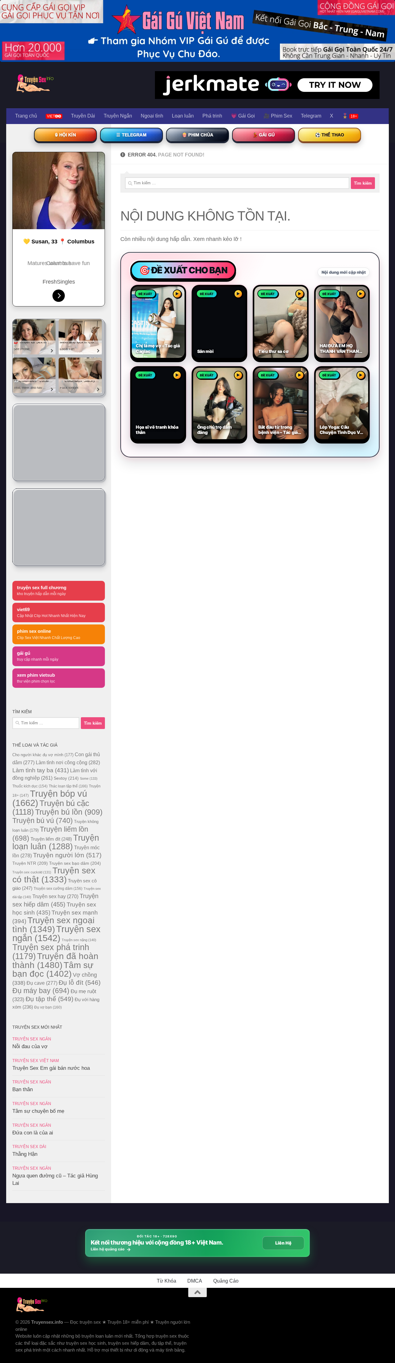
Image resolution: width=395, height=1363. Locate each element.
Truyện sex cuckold (31, 872)
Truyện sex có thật (53, 875)
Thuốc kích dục (30, 786)
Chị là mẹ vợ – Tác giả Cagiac (158, 348)
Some (89, 778)
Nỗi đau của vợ (30, 1046)
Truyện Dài (83, 115)
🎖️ (349, 115)
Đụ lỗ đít (80, 982)
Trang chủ (26, 115)
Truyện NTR (30, 863)
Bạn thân (22, 1089)
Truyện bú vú (42, 821)
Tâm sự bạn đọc (53, 969)
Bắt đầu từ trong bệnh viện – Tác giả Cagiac (278, 429)
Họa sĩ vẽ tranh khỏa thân (157, 429)
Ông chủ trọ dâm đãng (214, 429)
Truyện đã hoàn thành (55, 960)
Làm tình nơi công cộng (68, 762)
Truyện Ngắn (118, 115)
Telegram (311, 115)
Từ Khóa (166, 1281)
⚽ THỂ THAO (329, 134)
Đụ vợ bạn (48, 1007)
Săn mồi (205, 351)
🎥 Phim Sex (278, 115)
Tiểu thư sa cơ (273, 351)
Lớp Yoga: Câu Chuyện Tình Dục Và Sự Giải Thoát (341, 429)
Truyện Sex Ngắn (31, 1039)
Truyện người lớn (67, 855)
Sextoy (66, 778)
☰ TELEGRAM (131, 134)
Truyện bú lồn (68, 812)
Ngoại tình (152, 115)
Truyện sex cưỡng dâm (58, 888)
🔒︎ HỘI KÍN (65, 134)
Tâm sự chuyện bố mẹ (38, 1111)
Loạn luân (183, 115)
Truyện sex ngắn (56, 933)
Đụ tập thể (49, 998)
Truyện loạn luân (55, 842)
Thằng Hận (24, 1154)
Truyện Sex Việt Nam (35, 1060)
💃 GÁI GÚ (263, 134)
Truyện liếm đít (51, 839)
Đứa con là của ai (32, 1133)
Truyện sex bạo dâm (75, 863)
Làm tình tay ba (40, 770)
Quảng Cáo (226, 1281)
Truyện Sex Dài (29, 1146)
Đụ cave (42, 983)
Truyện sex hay (55, 896)
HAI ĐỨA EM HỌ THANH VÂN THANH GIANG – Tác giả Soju (341, 348)
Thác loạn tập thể (68, 786)
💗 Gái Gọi (243, 115)
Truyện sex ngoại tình (53, 924)
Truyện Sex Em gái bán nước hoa (51, 1068)
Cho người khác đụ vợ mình (42, 754)
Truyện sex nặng (79, 940)
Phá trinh (212, 115)
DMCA (194, 1281)
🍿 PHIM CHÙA (197, 134)
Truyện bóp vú (49, 798)
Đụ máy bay (40, 991)
